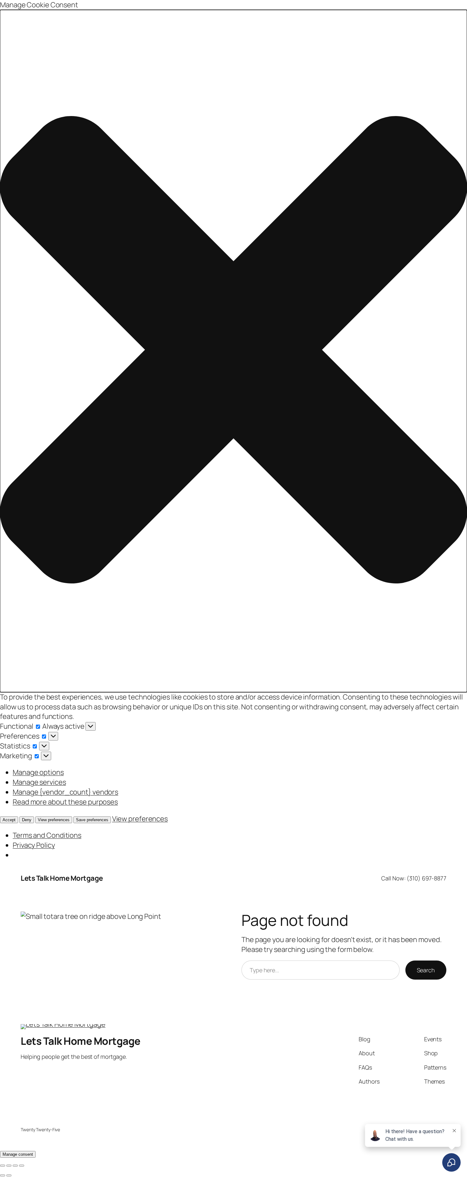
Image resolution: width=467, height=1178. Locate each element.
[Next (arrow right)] (8, 1175)
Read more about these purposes (65, 802)
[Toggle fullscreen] (8, 1166)
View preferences (54, 819)
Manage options (38, 772)
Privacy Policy (34, 845)
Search (426, 970)
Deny (26, 819)
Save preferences (92, 819)
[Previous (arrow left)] (2, 1175)
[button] (233, 351)
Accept (9, 819)
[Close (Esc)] (21, 1166)
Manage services (39, 782)
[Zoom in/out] (2, 1166)
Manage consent (18, 1154)
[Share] (15, 1166)
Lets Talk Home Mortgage (62, 878)
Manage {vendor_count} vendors (65, 792)
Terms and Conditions (47, 835)
